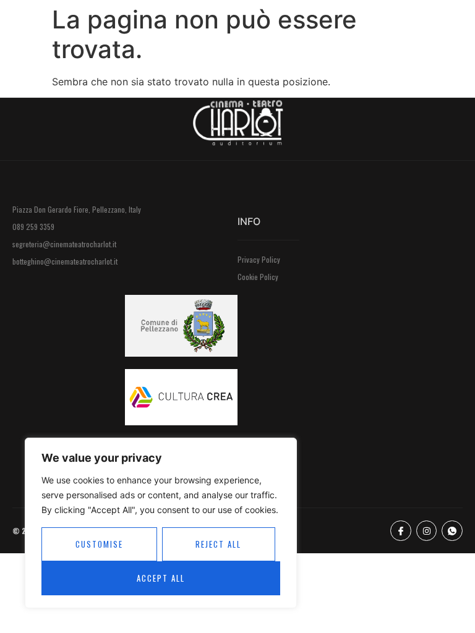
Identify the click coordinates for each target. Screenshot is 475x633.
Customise (99, 544)
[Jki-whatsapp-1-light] (452, 531)
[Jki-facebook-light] (400, 531)
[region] (161, 523)
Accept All (161, 578)
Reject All (218, 544)
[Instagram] (426, 531)
